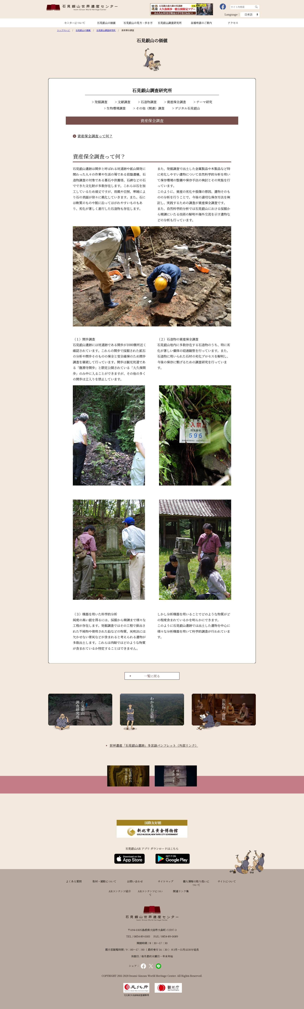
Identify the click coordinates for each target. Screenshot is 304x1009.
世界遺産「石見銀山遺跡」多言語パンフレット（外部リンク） (154, 745)
